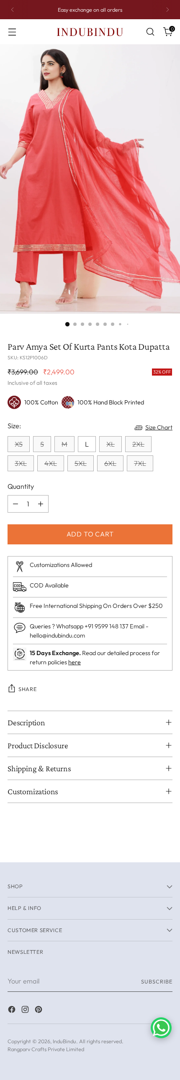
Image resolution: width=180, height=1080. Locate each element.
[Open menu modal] (12, 32)
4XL (50, 463)
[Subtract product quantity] (15, 504)
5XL (81, 463)
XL (110, 444)
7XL (140, 463)
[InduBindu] (90, 31)
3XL (21, 463)
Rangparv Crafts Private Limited (46, 1049)
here (74, 662)
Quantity (21, 486)
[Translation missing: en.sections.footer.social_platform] (13, 1010)
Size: (14, 426)
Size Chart (158, 427)
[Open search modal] (150, 32)
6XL (110, 463)
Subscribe (156, 981)
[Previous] (12, 9)
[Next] (167, 9)
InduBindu (64, 1041)
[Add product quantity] (40, 504)
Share (27, 689)
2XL (138, 444)
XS (19, 444)
